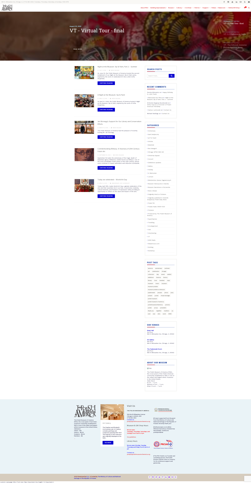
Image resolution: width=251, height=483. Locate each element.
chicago (164, 271)
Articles (150, 141)
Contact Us (167, 110)
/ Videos (213, 8)
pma (172, 292)
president (163, 307)
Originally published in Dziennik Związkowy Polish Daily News (157, 198)
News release (115, 70)
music (157, 283)
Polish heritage (165, 295)
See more (108, 442)
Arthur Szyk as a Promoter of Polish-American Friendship (159, 105)
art (149, 271)
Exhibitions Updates (154, 162)
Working (150, 247)
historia (158, 277)
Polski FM (151, 203)
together (158, 311)
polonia (167, 304)
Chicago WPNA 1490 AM (156, 152)
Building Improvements (158, 8)
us (172, 311)
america (150, 268)
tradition (166, 311)
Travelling (151, 222)
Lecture (150, 176)
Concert (150, 159)
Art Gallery (107, 423)
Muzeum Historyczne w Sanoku (158, 184)
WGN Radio (152, 240)
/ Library (179, 8)
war (154, 314)
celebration (155, 271)
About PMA (144, 8)
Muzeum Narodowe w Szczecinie (159, 187)
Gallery (150, 166)
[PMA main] (7, 8)
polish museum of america (156, 301)
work (164, 314)
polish (156, 295)
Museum (171, 8)
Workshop (126, 183)
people (160, 292)
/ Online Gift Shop (233, 8)
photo (166, 292)
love (155, 280)
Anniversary (115, 183)
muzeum (164, 283)
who (159, 314)
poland (150, 295)
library (150, 280)
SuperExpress (152, 219)
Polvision (151, 210)
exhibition (151, 277)
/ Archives (188, 8)
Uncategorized (153, 226)
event (163, 274)
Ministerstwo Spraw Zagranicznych (159, 180)
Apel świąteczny (153, 134)
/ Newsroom (221, 8)
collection (151, 274)
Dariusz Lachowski (154, 110)
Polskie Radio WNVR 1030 (156, 206)
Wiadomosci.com (153, 243)
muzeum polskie (153, 286)
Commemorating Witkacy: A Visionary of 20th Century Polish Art (118, 150)
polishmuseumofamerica (155, 304)
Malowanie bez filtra (155, 97)
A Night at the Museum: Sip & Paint (111, 95)
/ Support (205, 8)
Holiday (150, 169)
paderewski (151, 292)
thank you (151, 311)
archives (167, 268)
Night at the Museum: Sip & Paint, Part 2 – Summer (117, 66)
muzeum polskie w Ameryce (156, 289)
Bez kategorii (152, 148)
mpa (168, 280)
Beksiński (151, 145)
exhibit (169, 274)
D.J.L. (88, 477)
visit (149, 314)
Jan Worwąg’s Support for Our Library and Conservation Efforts (119, 123)
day (158, 274)
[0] (243, 8)
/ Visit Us (197, 8)
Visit (121, 183)
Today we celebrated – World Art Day (112, 179)
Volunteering (152, 233)
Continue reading (106, 83)
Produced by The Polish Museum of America (159, 214)
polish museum (152, 298)
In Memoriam (152, 173)
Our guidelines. (131, 437)
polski (150, 307)
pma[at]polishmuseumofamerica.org (138, 421)
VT (149, 236)
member (162, 280)
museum (150, 283)
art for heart (152, 138)
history (165, 277)
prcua (156, 307)
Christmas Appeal (154, 155)
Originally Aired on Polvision (157, 194)
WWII (169, 314)
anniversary (158, 268)
